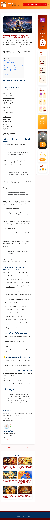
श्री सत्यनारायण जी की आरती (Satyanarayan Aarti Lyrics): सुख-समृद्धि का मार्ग (25, 496)
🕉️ (41, 95)
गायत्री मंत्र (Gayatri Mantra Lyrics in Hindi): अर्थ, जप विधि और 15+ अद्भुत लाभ (10, 481)
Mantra (36, 4)
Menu (28, 4)
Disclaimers (27, 514)
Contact (24, 514)
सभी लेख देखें (6, 440)
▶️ (43, 169)
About (21, 514)
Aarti (40, 4)
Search (42, 159)
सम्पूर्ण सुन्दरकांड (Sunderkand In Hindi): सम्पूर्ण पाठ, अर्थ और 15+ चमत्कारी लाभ (25, 467)
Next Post (27, 447)
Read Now (42, 144)
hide (9, 59)
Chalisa (32, 4)
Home (24, 4)
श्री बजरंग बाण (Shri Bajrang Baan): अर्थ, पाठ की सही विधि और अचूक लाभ (10, 496)
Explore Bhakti (42, 42)
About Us (44, 4)
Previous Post (9, 447)
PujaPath (11, 4)
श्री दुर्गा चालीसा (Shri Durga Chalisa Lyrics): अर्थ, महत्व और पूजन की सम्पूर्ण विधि (9, 467)
